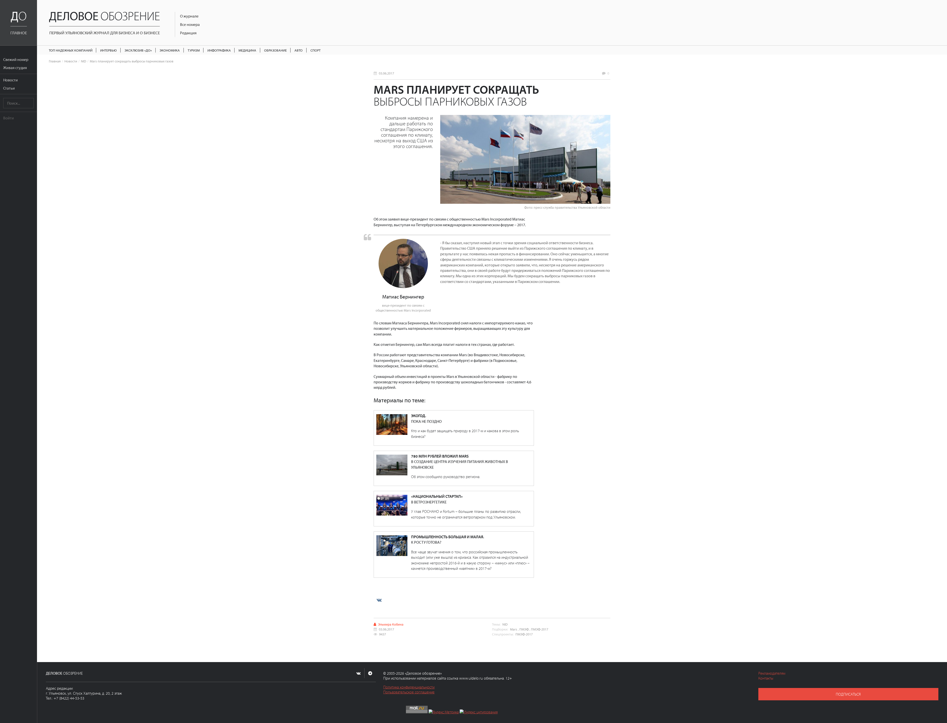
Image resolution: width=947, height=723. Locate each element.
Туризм (194, 50)
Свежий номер (15, 59)
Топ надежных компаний (70, 50)
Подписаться (848, 694)
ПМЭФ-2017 (539, 629)
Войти (8, 117)
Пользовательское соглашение (409, 691)
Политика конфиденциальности (409, 687)
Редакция (188, 32)
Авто (298, 50)
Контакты (765, 678)
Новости (10, 79)
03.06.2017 (386, 73)
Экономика (170, 50)
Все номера (190, 24)
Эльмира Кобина (390, 624)
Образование (275, 50)
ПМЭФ (524, 629)
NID (83, 61)
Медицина (247, 50)
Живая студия (15, 67)
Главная (55, 61)
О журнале (189, 16)
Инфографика (219, 50)
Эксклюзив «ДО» (138, 50)
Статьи (9, 88)
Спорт (315, 50)
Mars (513, 629)
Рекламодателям (771, 673)
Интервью (108, 50)
